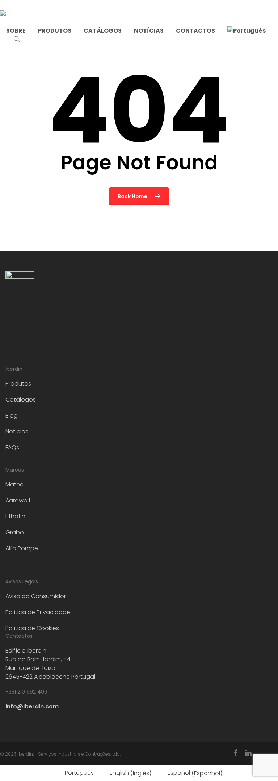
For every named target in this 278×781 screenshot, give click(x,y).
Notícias (16, 431)
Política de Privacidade (37, 612)
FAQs (12, 447)
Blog (11, 415)
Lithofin (15, 516)
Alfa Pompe (21, 548)
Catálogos (20, 399)
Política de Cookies (32, 628)
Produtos (18, 383)
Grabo (14, 532)
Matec (14, 484)
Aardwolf (18, 500)
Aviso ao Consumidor (35, 596)
